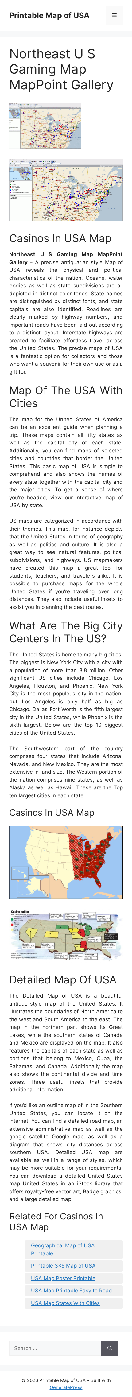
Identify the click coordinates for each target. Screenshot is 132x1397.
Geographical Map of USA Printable (63, 1249)
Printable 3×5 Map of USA (63, 1266)
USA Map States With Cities (65, 1303)
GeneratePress (66, 1387)
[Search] (109, 1348)
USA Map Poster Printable (63, 1278)
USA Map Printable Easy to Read (71, 1290)
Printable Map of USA (49, 15)
